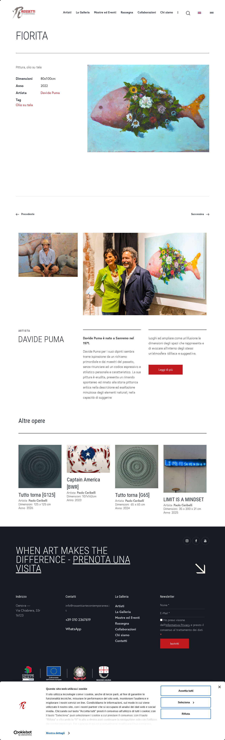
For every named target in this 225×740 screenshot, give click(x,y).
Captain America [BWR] (83, 483)
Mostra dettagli (55, 733)
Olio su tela (24, 105)
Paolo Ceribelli (38, 500)
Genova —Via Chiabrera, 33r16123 (28, 610)
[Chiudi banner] (219, 687)
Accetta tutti (185, 690)
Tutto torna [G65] (132, 495)
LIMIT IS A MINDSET (183, 499)
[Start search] (188, 13)
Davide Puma (50, 92)
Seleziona (184, 702)
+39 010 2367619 (78, 619)
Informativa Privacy (177, 625)
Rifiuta (186, 713)
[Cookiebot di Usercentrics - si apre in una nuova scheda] (22, 733)
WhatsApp (73, 629)
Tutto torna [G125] (36, 495)
